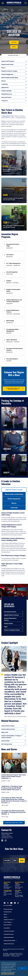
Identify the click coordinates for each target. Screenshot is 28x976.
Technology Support (15, 955)
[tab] (14, 489)
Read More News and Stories (14, 822)
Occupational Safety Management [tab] (12, 331)
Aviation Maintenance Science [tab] (13, 312)
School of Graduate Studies (12, 630)
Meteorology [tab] (10, 321)
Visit (14, 860)
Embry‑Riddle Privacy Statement (7, 973)
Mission (3, 81)
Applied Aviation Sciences (11, 615)
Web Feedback (6, 955)
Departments (5, 87)
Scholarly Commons (8, 919)
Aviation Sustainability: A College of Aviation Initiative (11, 736)
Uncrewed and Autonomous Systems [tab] (14, 350)
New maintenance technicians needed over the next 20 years (13, 224)
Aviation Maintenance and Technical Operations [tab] (14, 301)
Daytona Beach (6, 116)
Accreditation (7, 928)
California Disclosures (9, 943)
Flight (5, 626)
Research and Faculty (7, 64)
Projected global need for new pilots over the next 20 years (13, 196)
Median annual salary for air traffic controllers (12, 168)
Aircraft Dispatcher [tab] (12, 273)
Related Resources (6, 94)
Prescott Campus (8, 890)
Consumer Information (9, 931)
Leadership (4, 84)
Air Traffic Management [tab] (13, 264)
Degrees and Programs (7, 61)
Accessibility (5, 953)
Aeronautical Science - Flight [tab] (13, 246)
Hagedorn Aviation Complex (9, 71)
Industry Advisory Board (8, 729)
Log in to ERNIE (8, 905)
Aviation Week (5, 741)
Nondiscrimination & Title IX (16, 953)
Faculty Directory (7, 911)
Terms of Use (19, 954)
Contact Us (4, 100)
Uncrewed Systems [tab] (12, 359)
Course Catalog (7, 922)
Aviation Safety (8, 623)
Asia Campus (18, 890)
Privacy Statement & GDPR (9, 954)
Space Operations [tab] (13, 340)
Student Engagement (7, 74)
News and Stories (6, 97)
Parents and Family (8, 909)
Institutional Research (9, 937)
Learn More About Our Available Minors (13, 389)
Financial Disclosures (9, 934)
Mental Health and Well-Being (9, 77)
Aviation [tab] (12, 281)
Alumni (5, 914)
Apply (14, 46)
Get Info (14, 42)
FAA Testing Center (6, 744)
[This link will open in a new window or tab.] (4, 903)
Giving (5, 917)
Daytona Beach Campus (8, 726)
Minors (3, 67)
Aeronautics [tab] (10, 255)
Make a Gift (4, 732)
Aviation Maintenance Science (10, 619)
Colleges (5, 9)
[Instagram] (5, 840)
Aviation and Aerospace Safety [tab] (13, 291)
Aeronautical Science (10, 611)
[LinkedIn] (2, 840)
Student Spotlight (6, 90)
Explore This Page (13, 55)
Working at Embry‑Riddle (9, 940)
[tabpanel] (14, 546)
